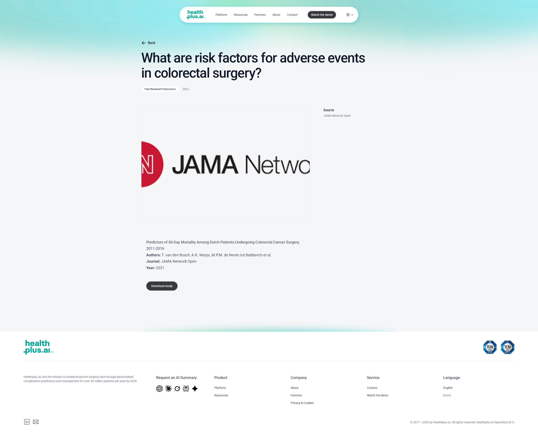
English (448, 387)
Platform (221, 14)
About (276, 14)
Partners (260, 14)
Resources (241, 14)
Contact (292, 14)
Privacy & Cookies (302, 403)
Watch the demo (377, 395)
